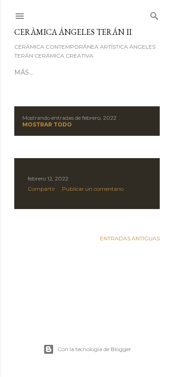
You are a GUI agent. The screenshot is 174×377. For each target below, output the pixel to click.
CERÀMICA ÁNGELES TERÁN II (73, 32)
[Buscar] (154, 14)
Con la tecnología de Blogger (94, 349)
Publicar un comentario (93, 188)
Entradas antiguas (130, 238)
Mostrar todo (47, 124)
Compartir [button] (41, 188)
